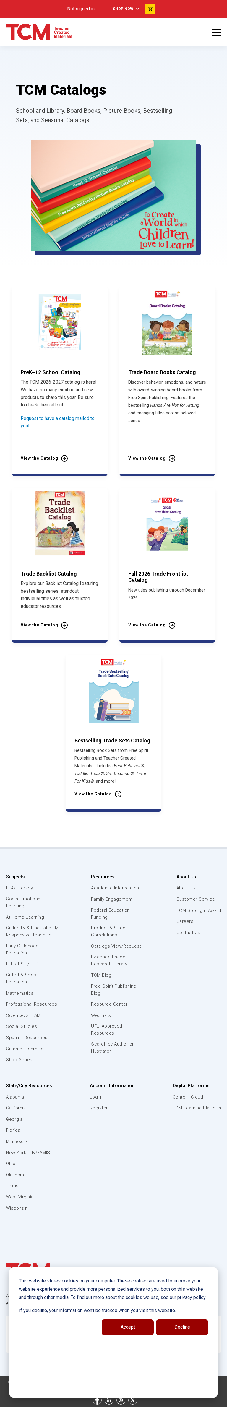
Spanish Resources (27, 1037)
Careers (185, 921)
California (16, 1108)
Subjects (15, 877)
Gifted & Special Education (23, 978)
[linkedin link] (109, 1400)
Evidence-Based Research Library (109, 960)
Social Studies (21, 1026)
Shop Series (19, 1059)
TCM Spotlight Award (198, 910)
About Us (186, 877)
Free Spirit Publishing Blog (113, 989)
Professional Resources (31, 1004)
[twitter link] (132, 1400)
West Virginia (20, 1197)
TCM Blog (101, 975)
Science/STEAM (23, 1015)
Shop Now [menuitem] (123, 9)
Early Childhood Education (22, 949)
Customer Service (195, 899)
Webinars (101, 1015)
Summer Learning (25, 1048)
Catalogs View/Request (116, 946)
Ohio (10, 1163)
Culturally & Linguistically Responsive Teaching (32, 931)
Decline (182, 1327)
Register (99, 1108)
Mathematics (20, 993)
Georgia (14, 1119)
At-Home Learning (25, 917)
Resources (103, 877)
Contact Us (188, 932)
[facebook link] (97, 1400)
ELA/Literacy (19, 888)
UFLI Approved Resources (106, 1029)
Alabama (15, 1097)
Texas (12, 1185)
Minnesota (17, 1141)
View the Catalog (39, 458)
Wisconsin (17, 1208)
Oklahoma (16, 1174)
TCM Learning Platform (197, 1108)
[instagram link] (120, 1400)
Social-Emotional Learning (23, 902)
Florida (13, 1130)
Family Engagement (112, 899)
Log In (96, 1097)
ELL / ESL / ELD (22, 964)
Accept (128, 1327)
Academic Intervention (115, 888)
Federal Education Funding (110, 913)
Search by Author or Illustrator (112, 1047)
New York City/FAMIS (28, 1152)
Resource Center (109, 1004)
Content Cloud (188, 1097)
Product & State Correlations (108, 931)
